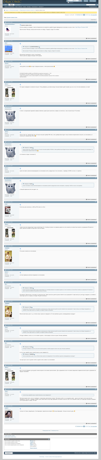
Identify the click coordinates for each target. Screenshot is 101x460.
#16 (95, 325)
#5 (95, 105)
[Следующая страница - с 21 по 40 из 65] (90, 15)
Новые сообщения (18, 6)
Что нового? (17, 4)
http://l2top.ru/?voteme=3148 (81, 27)
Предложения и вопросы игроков (27, 10)
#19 (95, 389)
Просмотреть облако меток (10, 436)
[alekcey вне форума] (10, 92)
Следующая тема (54, 430)
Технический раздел (14, 10)
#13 (95, 269)
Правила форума (33, 448)
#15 (95, 301)
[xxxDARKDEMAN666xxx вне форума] (8, 30)
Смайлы (31, 442)
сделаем (9, 435)
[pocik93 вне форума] (8, 414)
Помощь (86, 0)
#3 (95, 61)
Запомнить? (71, 2)
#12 (95, 245)
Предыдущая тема (46, 430)
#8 (95, 165)
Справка (24, 6)
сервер (13, 435)
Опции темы (93, 19)
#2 (95, 40)
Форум (11, 4)
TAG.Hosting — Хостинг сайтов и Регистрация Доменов (50, 456)
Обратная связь (77, 452)
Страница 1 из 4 (79, 14)
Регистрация (92, 0)
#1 (95, 22)
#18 (95, 365)
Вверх (95, 452)
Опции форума (34, 6)
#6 (95, 129)
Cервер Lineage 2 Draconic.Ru (87, 452)
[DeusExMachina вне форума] (10, 116)
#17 (95, 340)
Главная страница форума (9, 6)
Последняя (93, 426)
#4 (95, 81)
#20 (95, 405)
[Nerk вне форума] (8, 49)
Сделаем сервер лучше (12, 17)
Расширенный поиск (93, 6)
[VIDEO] (31, 444)
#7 (95, 141)
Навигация (41, 6)
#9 (95, 177)
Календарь (29, 6)
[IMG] (31, 443)
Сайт (6, 4)
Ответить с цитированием (91, 38)
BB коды (31, 440)
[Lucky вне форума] (7, 210)
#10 (95, 201)
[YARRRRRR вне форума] (8, 256)
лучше (6, 435)
